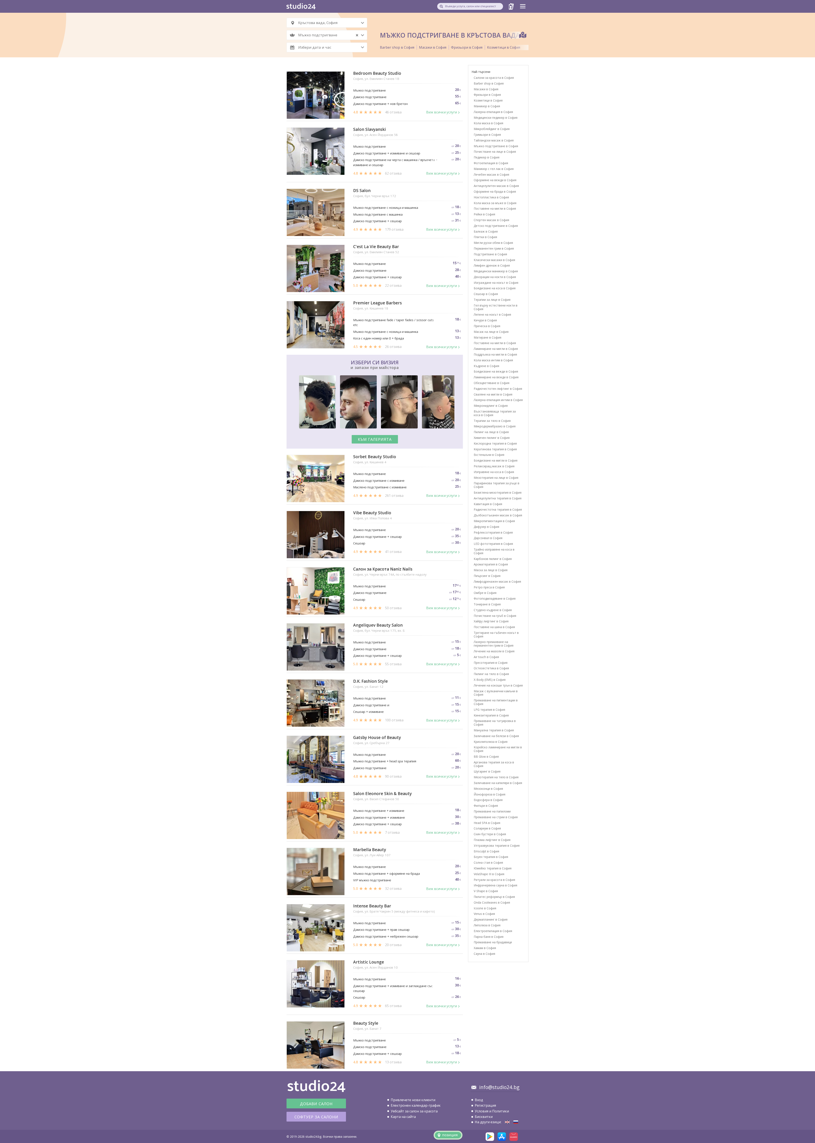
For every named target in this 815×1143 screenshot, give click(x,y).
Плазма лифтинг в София (492, 840)
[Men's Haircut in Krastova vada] (507, 1122)
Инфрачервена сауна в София (495, 885)
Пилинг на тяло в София (491, 674)
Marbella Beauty (369, 850)
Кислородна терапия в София (495, 443)
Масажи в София (432, 47)
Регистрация (485, 1105)
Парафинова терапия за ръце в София (496, 485)
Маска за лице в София (490, 570)
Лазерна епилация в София (493, 112)
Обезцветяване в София (491, 383)
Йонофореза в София (489, 794)
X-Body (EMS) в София (490, 680)
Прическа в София (487, 326)
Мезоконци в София (488, 789)
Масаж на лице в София (491, 332)
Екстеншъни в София (489, 455)
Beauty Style (365, 1023)
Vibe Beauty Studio (372, 513)
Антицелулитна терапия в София (497, 498)
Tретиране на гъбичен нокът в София (496, 634)
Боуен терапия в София (491, 857)
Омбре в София (485, 593)
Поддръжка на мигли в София (495, 354)
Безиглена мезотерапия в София (497, 492)
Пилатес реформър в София (494, 897)
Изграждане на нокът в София (496, 283)
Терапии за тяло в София (492, 421)
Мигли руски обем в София (493, 243)
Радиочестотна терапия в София (498, 509)
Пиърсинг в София (487, 576)
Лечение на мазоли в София (494, 651)
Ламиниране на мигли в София (496, 349)
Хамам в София (485, 948)
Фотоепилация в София (491, 163)
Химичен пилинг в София (492, 438)
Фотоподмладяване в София (495, 598)
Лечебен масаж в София (491, 174)
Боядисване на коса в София (495, 288)
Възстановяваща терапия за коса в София (495, 413)
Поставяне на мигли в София (495, 208)
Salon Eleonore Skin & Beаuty (382, 794)
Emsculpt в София (486, 851)
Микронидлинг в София (491, 406)
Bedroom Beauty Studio (377, 73)
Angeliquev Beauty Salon (378, 625)
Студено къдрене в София (493, 610)
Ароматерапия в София (491, 564)
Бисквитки (484, 1116)
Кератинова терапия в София (495, 449)
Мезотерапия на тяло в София (496, 777)
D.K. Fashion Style (370, 681)
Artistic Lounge (368, 962)
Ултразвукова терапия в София (497, 845)
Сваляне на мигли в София (493, 394)
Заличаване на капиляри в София (498, 783)
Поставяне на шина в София (494, 627)
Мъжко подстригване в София (496, 146)
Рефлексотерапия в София (493, 532)
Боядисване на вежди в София (496, 371)
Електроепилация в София (493, 931)
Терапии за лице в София (492, 300)
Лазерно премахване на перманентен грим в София (493, 643)
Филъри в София (486, 806)
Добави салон (316, 1103)
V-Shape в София (486, 891)
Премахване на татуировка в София (495, 722)
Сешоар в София (486, 294)
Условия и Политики (492, 1111)
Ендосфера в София (488, 800)
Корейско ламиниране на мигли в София (498, 749)
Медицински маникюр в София (496, 271)
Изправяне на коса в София (494, 472)
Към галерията (375, 439)
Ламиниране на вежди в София (496, 377)
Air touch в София (486, 657)
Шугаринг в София (487, 771)
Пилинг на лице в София (491, 432)
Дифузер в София (486, 527)
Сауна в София (484, 954)
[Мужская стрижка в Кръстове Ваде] (515, 1122)
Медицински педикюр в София (495, 118)
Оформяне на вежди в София (495, 180)
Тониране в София (487, 604)
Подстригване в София (490, 254)
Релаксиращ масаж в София (494, 466)
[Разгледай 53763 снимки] (374, 402)
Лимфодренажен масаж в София (497, 581)
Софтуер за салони (316, 1116)
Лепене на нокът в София (492, 314)
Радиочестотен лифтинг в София (498, 389)
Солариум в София (487, 828)
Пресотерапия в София (490, 663)
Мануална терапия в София (494, 730)
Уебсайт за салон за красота (414, 1111)
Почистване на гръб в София (495, 616)
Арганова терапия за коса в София (494, 764)
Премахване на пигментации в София (496, 702)
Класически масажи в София (494, 260)
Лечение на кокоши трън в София (498, 685)
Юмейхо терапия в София (492, 868)
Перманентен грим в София (494, 248)
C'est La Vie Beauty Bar (376, 247)
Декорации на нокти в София (495, 277)
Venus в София (484, 914)
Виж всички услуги (441, 112)
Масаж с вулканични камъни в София (496, 693)
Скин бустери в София (490, 834)
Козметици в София (503, 47)
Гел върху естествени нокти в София (495, 307)
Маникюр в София (487, 106)
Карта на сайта (403, 1116)
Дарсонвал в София (488, 538)
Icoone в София (485, 908)
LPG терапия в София (489, 710)
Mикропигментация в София (494, 521)
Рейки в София (484, 214)
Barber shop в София (397, 47)
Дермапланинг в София (490, 919)
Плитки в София (485, 237)
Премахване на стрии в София (496, 817)
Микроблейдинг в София (492, 129)
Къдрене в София (486, 366)
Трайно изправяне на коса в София (494, 551)
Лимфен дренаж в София (492, 265)
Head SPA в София (487, 823)
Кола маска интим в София (493, 360)
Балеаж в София (486, 231)
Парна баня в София (488, 937)
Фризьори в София (466, 47)
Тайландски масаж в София (494, 140)
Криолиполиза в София (490, 742)
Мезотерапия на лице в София (496, 478)
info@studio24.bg (499, 1087)
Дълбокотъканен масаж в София (498, 515)
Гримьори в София (487, 135)
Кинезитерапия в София (491, 715)
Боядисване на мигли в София (495, 460)
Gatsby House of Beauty (377, 738)
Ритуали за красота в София (494, 880)
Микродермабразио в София (495, 426)
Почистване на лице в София (495, 152)
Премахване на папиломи (492, 811)
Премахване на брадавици (493, 942)
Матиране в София (487, 337)
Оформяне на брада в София (495, 191)
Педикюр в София (486, 157)
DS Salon (362, 191)
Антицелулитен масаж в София (496, 186)
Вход (479, 1100)
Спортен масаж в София (491, 220)
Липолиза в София (487, 925)
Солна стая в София (488, 862)
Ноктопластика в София (491, 197)
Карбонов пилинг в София (493, 559)
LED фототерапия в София (493, 544)
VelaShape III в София (489, 874)
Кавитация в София (488, 504)
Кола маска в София (488, 123)
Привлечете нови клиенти (413, 1100)
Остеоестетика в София (491, 668)
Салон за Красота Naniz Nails (382, 569)
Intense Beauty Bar (372, 906)
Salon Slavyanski (369, 129)
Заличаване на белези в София (496, 736)
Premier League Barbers (377, 303)
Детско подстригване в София (496, 226)
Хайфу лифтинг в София (491, 621)
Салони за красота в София (494, 78)
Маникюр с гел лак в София (494, 169)
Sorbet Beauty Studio (374, 457)
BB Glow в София (486, 756)
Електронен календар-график (416, 1105)
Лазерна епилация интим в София (498, 400)
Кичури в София (485, 320)
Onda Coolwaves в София (492, 902)
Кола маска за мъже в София (495, 203)
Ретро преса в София (489, 587)
